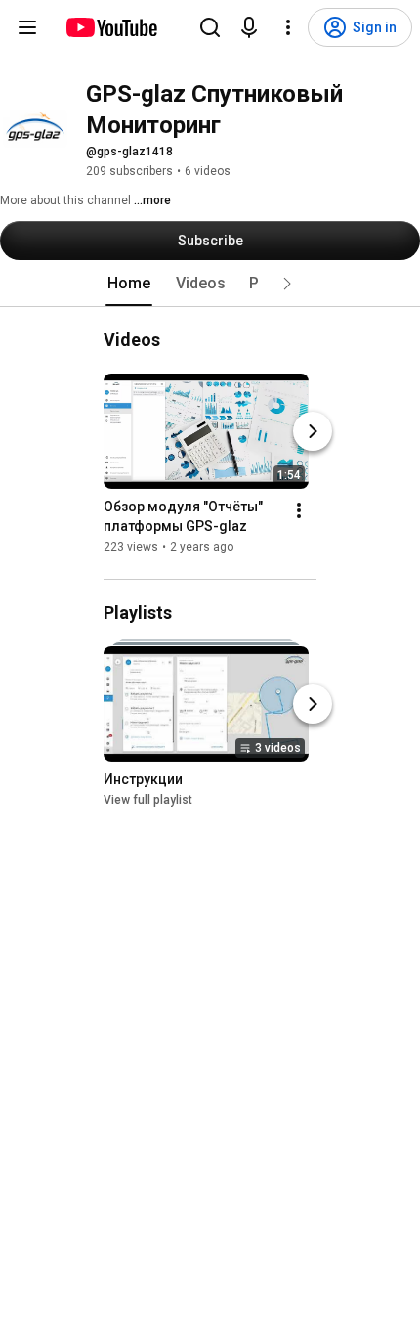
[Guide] (27, 27)
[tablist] (210, 283)
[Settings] (288, 27)
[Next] (312, 431)
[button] (287, 283)
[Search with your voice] (249, 27)
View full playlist (148, 800)
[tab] (128, 283)
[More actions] (298, 510)
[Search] (210, 27)
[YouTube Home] (111, 27)
